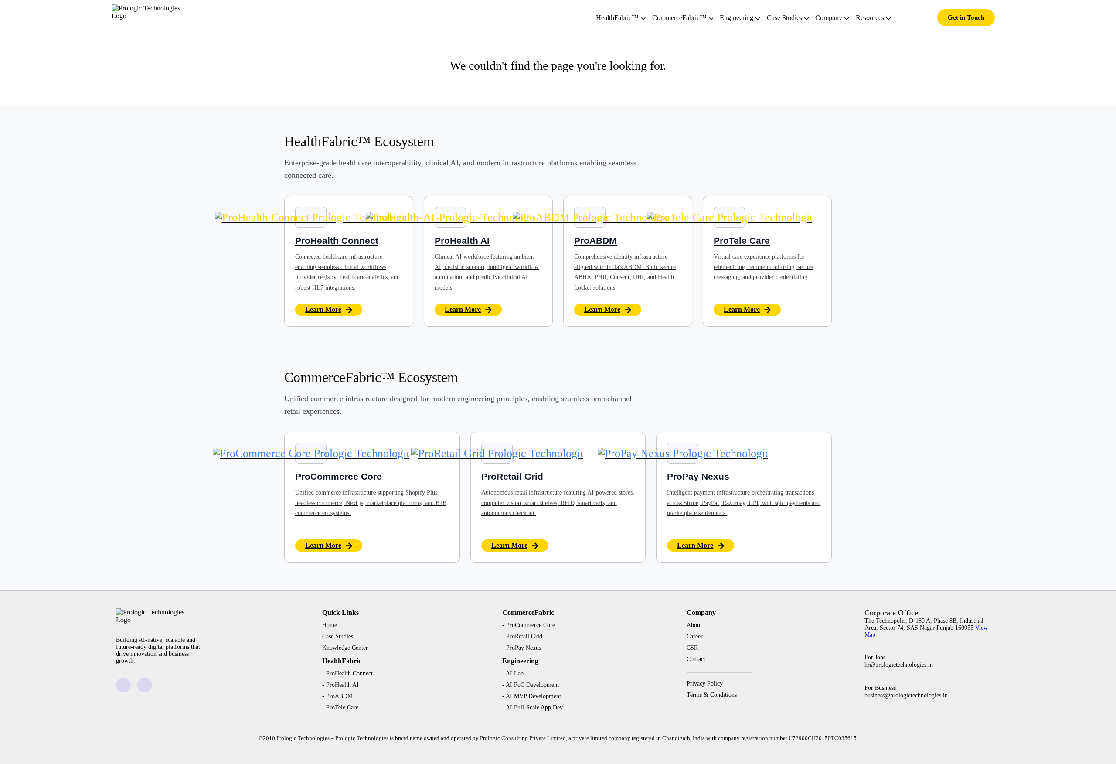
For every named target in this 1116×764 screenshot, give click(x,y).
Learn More (323, 309)
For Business (906, 692)
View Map (926, 631)
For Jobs (898, 661)
